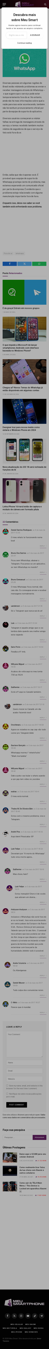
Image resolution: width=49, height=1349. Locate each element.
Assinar (35, 35)
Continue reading (24, 43)
